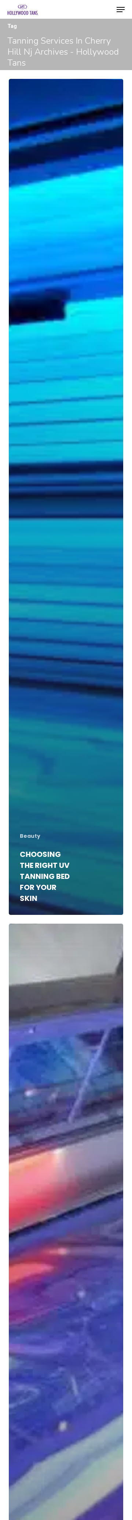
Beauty (30, 836)
